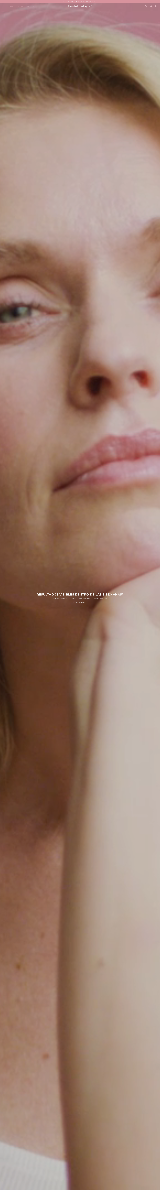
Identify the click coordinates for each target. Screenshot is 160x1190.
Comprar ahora (80, 602)
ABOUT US (35, 6)
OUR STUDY (20, 6)
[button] (3, 6)
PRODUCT (11, 6)
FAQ (28, 6)
